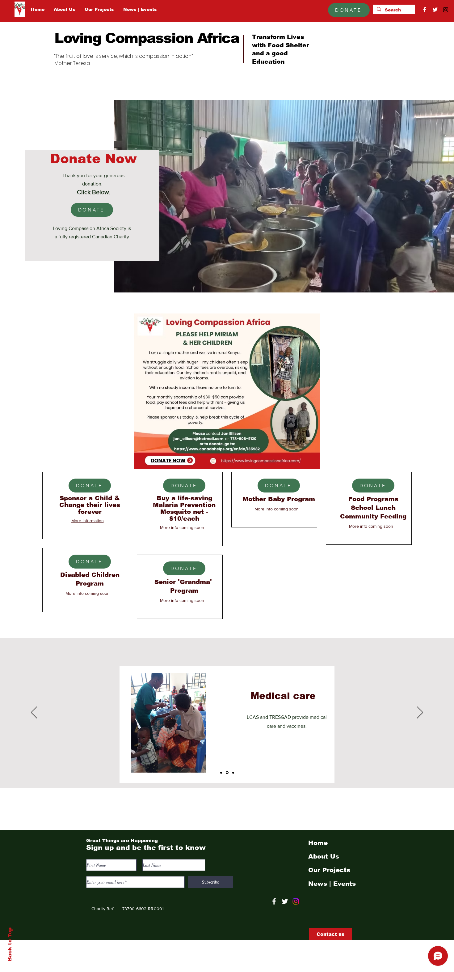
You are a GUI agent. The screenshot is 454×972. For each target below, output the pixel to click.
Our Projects (329, 870)
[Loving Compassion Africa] (274, 901)
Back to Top (10, 944)
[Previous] (34, 712)
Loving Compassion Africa (146, 38)
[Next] (420, 712)
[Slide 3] (232, 772)
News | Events (332, 883)
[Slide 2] (227, 773)
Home (318, 842)
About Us (323, 856)
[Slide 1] (221, 773)
